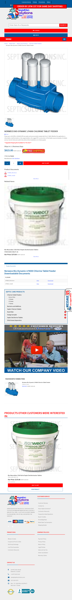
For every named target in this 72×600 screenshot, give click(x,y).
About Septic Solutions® (44, 509)
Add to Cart (45, 163)
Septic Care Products (22, 43)
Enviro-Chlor (12, 297)
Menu (8, 39)
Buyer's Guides (42, 517)
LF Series (11, 299)
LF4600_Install (11, 175)
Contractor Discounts (43, 511)
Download (50, 281)
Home (6, 43)
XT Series (11, 301)
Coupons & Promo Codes (14, 542)
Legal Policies (41, 547)
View (38, 281)
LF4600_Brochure (12, 173)
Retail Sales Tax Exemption (45, 522)
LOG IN (37, 35)
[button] (68, 300)
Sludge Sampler (12, 315)
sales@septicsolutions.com (18, 577)
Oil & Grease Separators (14, 320)
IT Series (11, 304)
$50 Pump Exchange (13, 544)
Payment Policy (42, 539)
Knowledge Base (42, 520)
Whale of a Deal (12, 539)
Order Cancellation (43, 553)
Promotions (42, 2)
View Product (35, 489)
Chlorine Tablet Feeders (35, 43)
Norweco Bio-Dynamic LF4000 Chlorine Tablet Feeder (36, 382)
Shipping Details (42, 525)
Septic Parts (12, 43)
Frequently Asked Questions (45, 514)
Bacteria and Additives (14, 306)
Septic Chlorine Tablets (14, 309)
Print (7, 134)
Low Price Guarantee (13, 547)
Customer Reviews (43, 503)
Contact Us (41, 506)
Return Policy (41, 544)
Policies (35, 2)
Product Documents (11, 266)
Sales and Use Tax (42, 550)
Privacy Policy (41, 542)
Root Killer (10, 312)
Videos (48, 2)
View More (36, 179)
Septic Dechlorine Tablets (15, 318)
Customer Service (26, 2)
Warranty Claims (42, 555)
